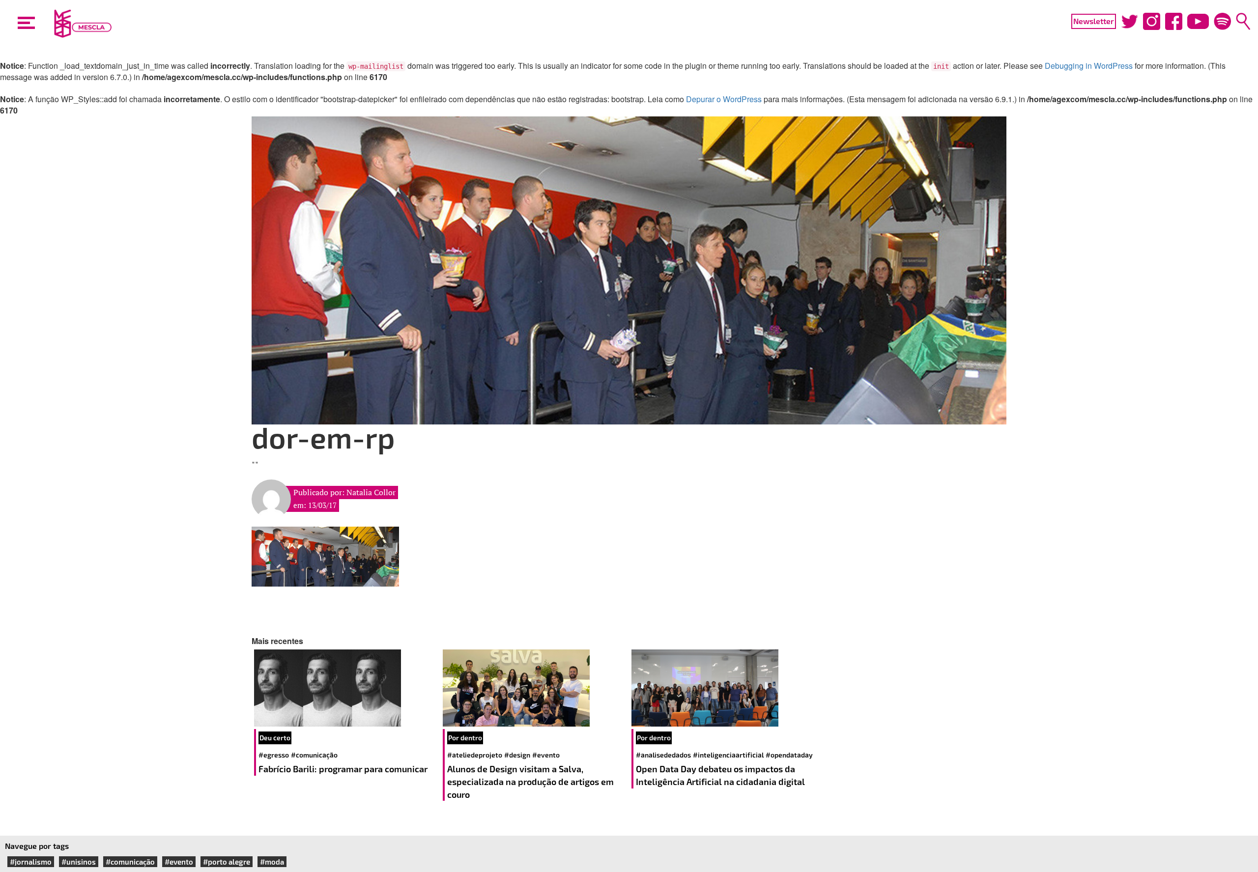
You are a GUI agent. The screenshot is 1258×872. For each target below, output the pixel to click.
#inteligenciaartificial (728, 755)
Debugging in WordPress (1089, 65)
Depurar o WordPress (724, 99)
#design (517, 755)
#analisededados (663, 755)
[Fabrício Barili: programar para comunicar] (346, 688)
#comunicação (314, 755)
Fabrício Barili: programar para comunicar (343, 768)
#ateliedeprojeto (474, 755)
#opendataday (789, 755)
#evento (546, 755)
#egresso (273, 755)
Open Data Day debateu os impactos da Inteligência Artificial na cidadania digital (721, 775)
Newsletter (1093, 21)
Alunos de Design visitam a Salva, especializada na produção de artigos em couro (530, 781)
